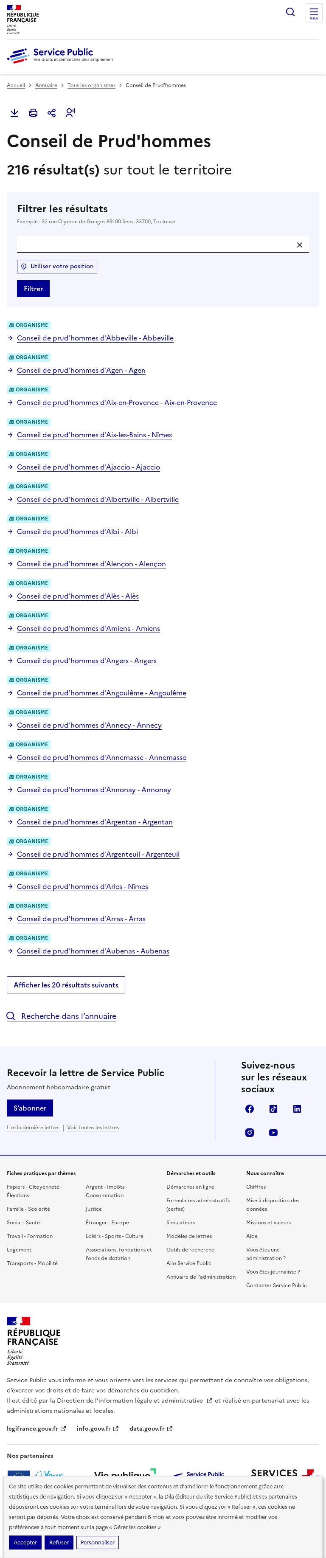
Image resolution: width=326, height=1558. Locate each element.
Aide (252, 1236)
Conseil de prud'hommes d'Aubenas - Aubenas (93, 951)
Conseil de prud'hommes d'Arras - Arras (81, 919)
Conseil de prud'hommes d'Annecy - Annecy (89, 725)
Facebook (249, 1108)
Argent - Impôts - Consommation (106, 1191)
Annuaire (46, 85)
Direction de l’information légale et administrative (131, 1400)
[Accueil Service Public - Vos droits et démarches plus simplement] (62, 64)
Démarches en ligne (190, 1187)
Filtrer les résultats (96, 213)
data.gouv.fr (147, 1428)
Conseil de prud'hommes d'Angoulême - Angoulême (101, 693)
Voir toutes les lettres (93, 1127)
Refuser (59, 1542)
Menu (314, 19)
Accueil (16, 85)
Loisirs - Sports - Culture (114, 1236)
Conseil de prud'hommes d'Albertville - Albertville (98, 499)
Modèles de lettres (189, 1236)
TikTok (273, 1108)
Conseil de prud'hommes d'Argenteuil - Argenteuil (98, 854)
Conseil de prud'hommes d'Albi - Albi (77, 531)
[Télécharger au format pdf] (14, 113)
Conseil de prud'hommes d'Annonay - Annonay (94, 790)
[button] (70, 113)
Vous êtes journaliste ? (273, 1272)
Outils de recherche (190, 1250)
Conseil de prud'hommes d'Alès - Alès (78, 596)
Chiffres (256, 1187)
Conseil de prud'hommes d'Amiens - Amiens (88, 628)
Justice (94, 1209)
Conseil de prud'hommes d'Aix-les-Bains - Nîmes (94, 435)
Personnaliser (98, 1542)
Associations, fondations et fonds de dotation (119, 1254)
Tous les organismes (91, 85)
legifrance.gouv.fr (32, 1428)
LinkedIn (297, 1108)
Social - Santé (23, 1222)
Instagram (249, 1132)
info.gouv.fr (94, 1428)
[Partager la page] (51, 113)
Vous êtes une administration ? (266, 1254)
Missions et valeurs (268, 1222)
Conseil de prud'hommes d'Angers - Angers (87, 660)
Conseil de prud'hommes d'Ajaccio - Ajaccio (88, 467)
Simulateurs (180, 1222)
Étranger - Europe (107, 1222)
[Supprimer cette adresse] (300, 245)
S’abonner (30, 1108)
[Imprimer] (33, 113)
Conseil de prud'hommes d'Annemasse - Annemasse (101, 757)
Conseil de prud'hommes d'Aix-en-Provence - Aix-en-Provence (117, 402)
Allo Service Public (188, 1263)
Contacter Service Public (276, 1285)
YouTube (273, 1132)
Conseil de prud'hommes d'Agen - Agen (81, 370)
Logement (19, 1250)
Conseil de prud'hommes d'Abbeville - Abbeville (95, 338)
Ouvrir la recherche (290, 11)
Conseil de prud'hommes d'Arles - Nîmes (82, 886)
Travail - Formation (30, 1236)
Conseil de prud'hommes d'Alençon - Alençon (91, 564)
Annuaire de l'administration (201, 1277)
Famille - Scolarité (28, 1209)
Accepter (25, 1542)
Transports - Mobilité (32, 1263)
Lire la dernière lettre (32, 1127)
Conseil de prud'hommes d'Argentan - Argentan (95, 822)
